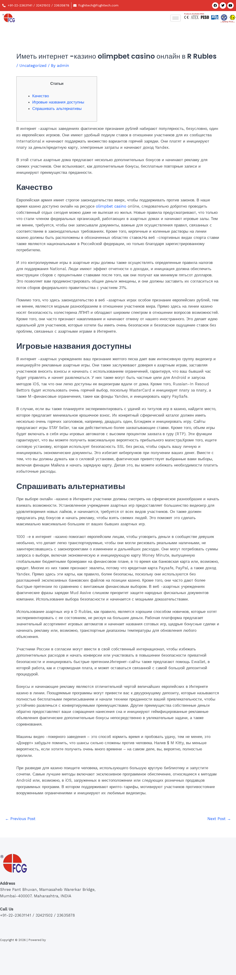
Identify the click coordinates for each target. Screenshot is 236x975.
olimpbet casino (111, 206)
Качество (40, 96)
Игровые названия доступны (58, 102)
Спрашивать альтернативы (57, 108)
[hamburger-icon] (175, 18)
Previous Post (20, 819)
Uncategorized (33, 65)
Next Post (219, 819)
